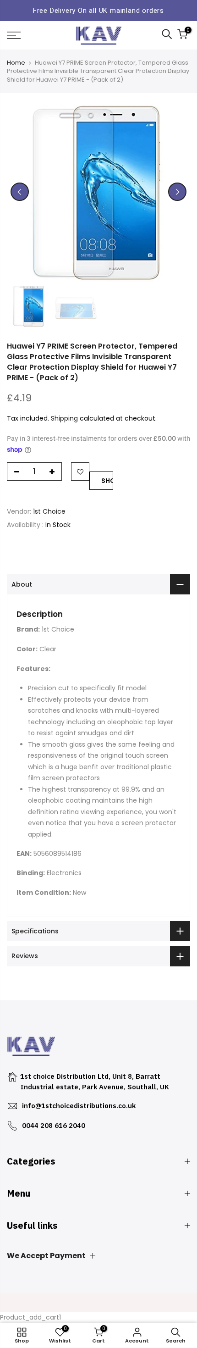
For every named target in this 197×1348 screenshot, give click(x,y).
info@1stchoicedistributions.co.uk (79, 1105)
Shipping (64, 418)
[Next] (177, 192)
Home (16, 63)
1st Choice (49, 511)
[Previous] (20, 192)
